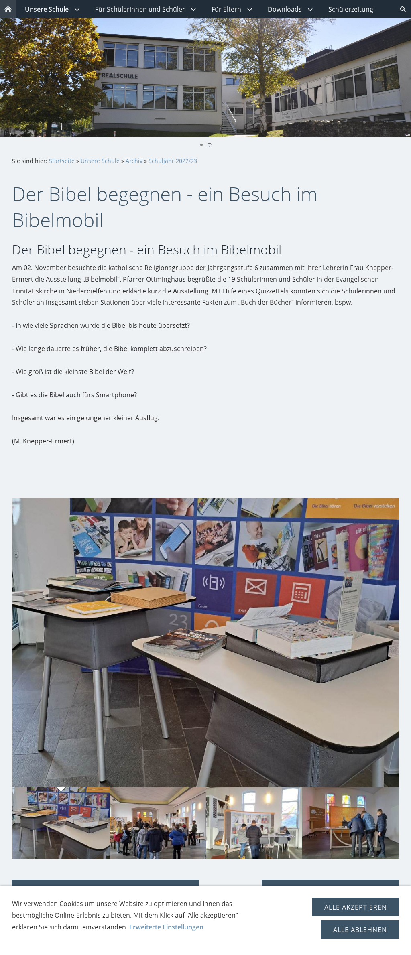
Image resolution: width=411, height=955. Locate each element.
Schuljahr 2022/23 (173, 161)
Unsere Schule (100, 161)
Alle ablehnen (360, 929)
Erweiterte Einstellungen (166, 926)
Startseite (62, 161)
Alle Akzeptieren (355, 907)
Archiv (134, 161)
